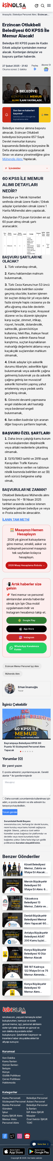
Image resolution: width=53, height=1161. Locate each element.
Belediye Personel (36, 1098)
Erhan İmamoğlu (28, 687)
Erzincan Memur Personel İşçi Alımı (22, 666)
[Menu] (49, 6)
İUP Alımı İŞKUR (35, 1112)
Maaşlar (30, 1115)
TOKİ (29, 1122)
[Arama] (42, 6)
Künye (6, 1072)
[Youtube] (27, 1136)
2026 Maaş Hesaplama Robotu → (26, 565)
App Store (29, 629)
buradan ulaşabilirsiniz (28, 843)
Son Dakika (8, 1057)
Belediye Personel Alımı (24, 14)
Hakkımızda (8, 1082)
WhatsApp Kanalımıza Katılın (26, 648)
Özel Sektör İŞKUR (36, 1119)
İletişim (6, 1068)
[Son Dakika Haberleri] (36, 6)
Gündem (7, 1108)
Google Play (29, 620)
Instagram (29, 637)
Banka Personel (11, 1105)
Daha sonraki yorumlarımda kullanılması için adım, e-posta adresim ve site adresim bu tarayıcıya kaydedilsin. (26, 802)
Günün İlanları (10, 1064)
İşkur (5, 1112)
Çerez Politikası (11, 1079)
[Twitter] (12, 1136)
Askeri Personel (35, 1101)
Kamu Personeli (11, 1098)
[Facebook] (4, 1136)
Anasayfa (6, 14)
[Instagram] (19, 1136)
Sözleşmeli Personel (14, 1101)
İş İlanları (31, 1108)
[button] (47, 723)
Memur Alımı (9, 1119)
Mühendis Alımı (12, 159)
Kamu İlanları (9, 1061)
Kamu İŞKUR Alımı (12, 1115)
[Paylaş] (35, 69)
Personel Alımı (10, 1122)
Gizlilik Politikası (11, 1075)
